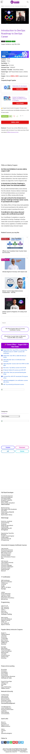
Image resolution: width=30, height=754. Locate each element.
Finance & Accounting (7, 666)
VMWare (3, 688)
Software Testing (6, 614)
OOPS (2, 609)
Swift (2, 612)
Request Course (5, 724)
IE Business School (5, 568)
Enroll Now (15, 122)
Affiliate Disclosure (5, 726)
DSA (2, 608)
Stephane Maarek (5, 634)
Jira (6, 621)
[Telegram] (22, 742)
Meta (2, 558)
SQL (2, 510)
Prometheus (11, 597)
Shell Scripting (7, 687)
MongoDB (3, 500)
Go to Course (20, 89)
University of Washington (7, 566)
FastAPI (3, 537)
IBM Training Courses (6, 552)
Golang (6, 612)
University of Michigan (6, 565)
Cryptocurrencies (5, 676)
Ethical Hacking (4, 697)
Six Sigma (8, 587)
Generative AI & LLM (6, 538)
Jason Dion (4, 635)
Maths (6, 537)
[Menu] (2, 2)
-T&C (27, 751)
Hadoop (10, 514)
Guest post (3, 723)
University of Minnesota (7, 551)
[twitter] (5, 742)
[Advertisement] (15, 148)
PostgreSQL (9, 500)
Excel (7, 682)
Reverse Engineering (6, 701)
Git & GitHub (4, 498)
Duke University (5, 564)
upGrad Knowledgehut (6, 733)
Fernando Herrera (5, 655)
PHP (2, 607)
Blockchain (12, 676)
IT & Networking (5, 694)
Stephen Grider (4, 656)
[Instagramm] (8, 742)
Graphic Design (4, 526)
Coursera (8, 447)
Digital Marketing (5, 528)
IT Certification (5, 577)
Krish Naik (3, 647)
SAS (6, 513)
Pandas (3, 512)
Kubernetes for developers (19, 86)
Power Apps (9, 681)
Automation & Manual (6, 619)
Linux (2, 687)
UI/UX (2, 522)
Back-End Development (7, 497)
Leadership (4, 711)
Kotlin (2, 611)
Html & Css (3, 521)
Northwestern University (7, 550)
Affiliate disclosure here (12, 132)
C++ (5, 605)
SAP (2, 685)
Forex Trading (4, 673)
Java (2, 605)
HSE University (4, 561)
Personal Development (8, 703)
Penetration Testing (6, 700)
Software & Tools (6, 678)
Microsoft (3, 570)
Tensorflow (11, 533)
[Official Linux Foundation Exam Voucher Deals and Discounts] (15, 243)
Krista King (3, 658)
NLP (2, 534)
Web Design (4, 518)
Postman (7, 624)
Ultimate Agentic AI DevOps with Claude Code (14, 271)
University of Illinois (5, 555)
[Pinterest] (16, 742)
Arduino (8, 688)
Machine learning (5, 507)
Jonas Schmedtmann (6, 651)
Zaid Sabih (3, 654)
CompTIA (3, 584)
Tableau (3, 682)
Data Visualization (12, 509)
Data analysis (4, 509)
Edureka (22, 451)
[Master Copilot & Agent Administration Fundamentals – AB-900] (15, 283)
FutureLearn (22, 447)
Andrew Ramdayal (5, 649)
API (8, 623)
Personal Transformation (7, 709)
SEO (11, 528)
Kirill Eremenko (4, 652)
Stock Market (4, 672)
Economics (3, 670)
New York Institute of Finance (8, 556)
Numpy (7, 512)
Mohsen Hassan (5, 641)
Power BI (3, 681)
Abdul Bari (3, 644)
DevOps (3, 41)
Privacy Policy (23, 751)
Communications (5, 713)
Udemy (13, 41)
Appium (3, 624)
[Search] (27, 2)
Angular (6, 501)
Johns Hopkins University (7, 562)
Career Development (6, 708)
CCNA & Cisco (4, 583)
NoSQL (5, 510)
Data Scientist (5, 504)
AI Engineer (4, 530)
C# (7, 605)
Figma (7, 525)
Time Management (6, 706)
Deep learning (4, 533)
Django (7, 502)
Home (2, 6)
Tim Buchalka (4, 638)
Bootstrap (6, 522)
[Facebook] (2, 742)
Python (3, 513)
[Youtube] (14, 742)
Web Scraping (4, 617)
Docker (2, 593)
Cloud (8, 596)
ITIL (4, 587)
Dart (5, 611)
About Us (3, 722)
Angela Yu (3, 633)
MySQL (9, 498)
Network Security (5, 699)
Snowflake (3, 684)
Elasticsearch (4, 597)
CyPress (8, 620)
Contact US (14, 751)
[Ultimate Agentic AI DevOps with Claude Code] (15, 263)
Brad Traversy (4, 640)
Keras (4, 534)
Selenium (3, 620)
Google (3, 586)
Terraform (3, 595)
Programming (5, 602)
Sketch (11, 525)
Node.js (3, 502)
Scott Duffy (4, 637)
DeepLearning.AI (5, 569)
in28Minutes (4, 642)
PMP (2, 587)
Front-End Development (7, 496)
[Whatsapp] (11, 742)
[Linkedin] (19, 742)
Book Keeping (4, 675)
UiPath (2, 621)
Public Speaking (5, 712)
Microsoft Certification (6, 581)
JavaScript (9, 521)
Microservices (4, 599)
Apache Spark (4, 514)
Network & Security (7, 691)
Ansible (8, 595)
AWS (2, 596)
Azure (5, 596)
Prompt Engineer (10, 536)
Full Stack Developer (7, 492)
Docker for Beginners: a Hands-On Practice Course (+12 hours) (19, 98)
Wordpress (3, 524)
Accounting (4, 669)
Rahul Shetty (4, 648)
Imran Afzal (8, 41)
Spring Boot (12, 502)
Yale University (4, 548)
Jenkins (3, 592)
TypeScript (6, 607)
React (2, 501)
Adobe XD (3, 525)
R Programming (5, 540)
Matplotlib (11, 512)
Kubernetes (8, 593)
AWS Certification (5, 580)
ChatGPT (3, 536)
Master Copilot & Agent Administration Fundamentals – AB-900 (12, 291)
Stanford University (6, 554)
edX (8, 451)
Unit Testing (4, 623)
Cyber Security (4, 696)
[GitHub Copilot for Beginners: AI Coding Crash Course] (15, 303)
